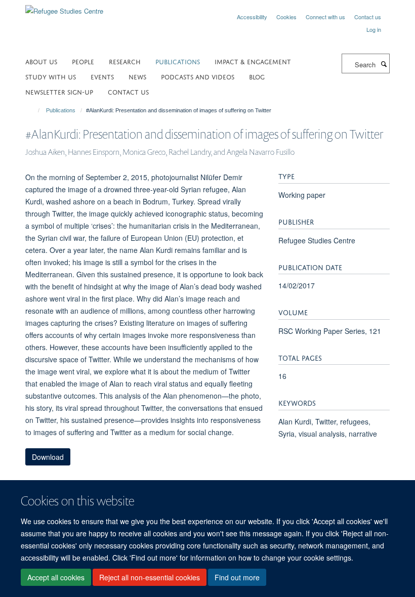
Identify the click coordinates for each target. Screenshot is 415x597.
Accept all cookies (56, 577)
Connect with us (325, 17)
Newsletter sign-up (59, 91)
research (125, 61)
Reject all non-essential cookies (149, 577)
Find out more (237, 577)
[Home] (34, 110)
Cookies (286, 17)
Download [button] (48, 457)
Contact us (367, 17)
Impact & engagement (253, 61)
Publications (177, 61)
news (137, 76)
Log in (373, 29)
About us (41, 61)
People (83, 61)
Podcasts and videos (197, 76)
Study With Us (50, 76)
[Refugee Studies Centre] (64, 7)
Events (102, 76)
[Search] (383, 63)
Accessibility (252, 17)
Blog (257, 76)
